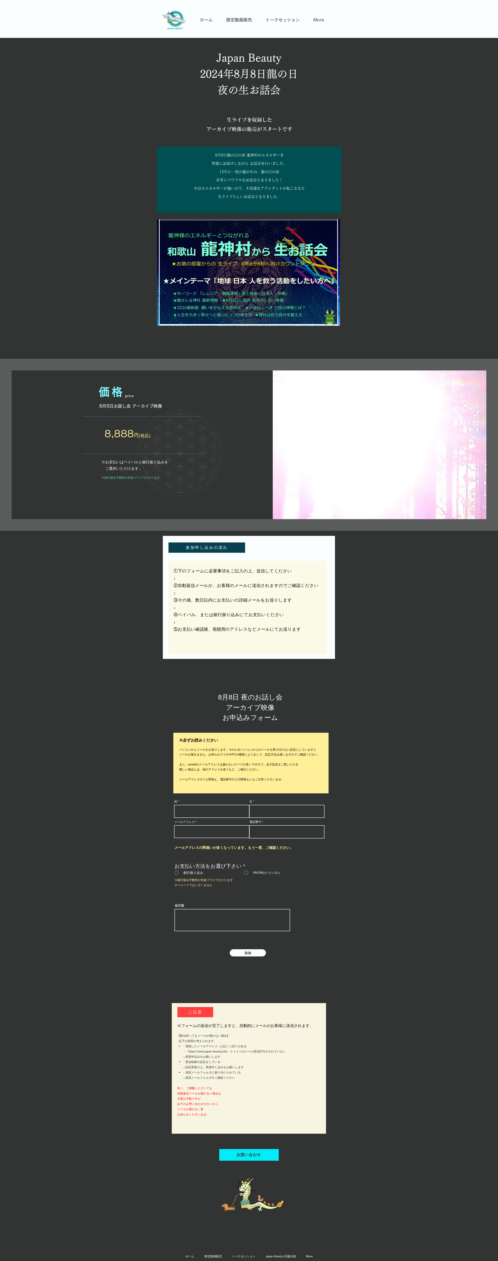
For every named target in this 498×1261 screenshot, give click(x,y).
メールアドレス (184, 821)
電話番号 (255, 821)
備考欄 (179, 905)
